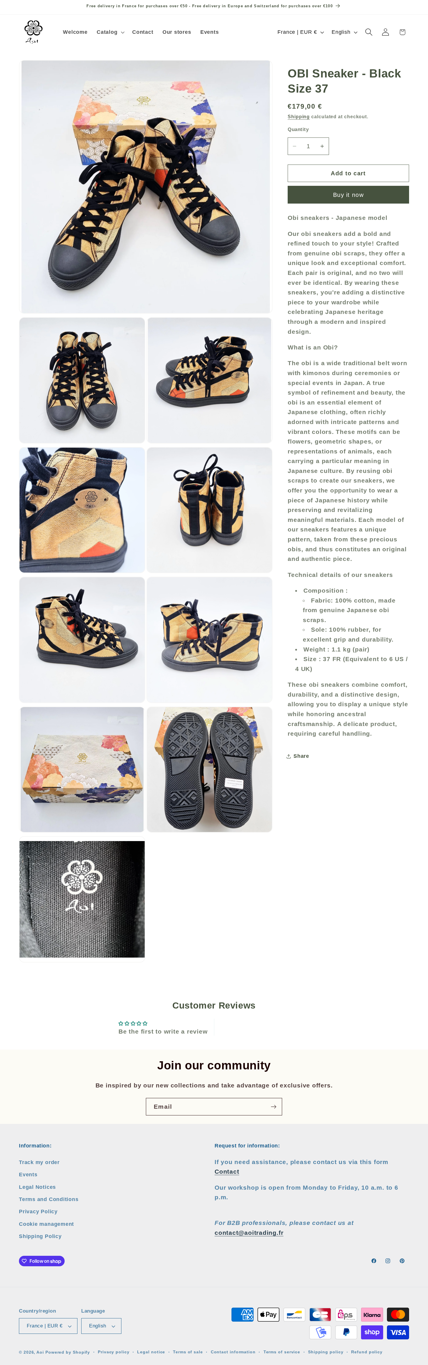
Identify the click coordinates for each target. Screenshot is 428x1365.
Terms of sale (188, 1352)
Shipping (299, 116)
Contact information (233, 1352)
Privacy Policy (38, 1211)
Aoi (40, 1352)
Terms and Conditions (49, 1199)
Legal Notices (37, 1187)
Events (28, 1174)
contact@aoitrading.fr (249, 1232)
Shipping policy (326, 1352)
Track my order (39, 1162)
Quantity (298, 129)
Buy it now (348, 195)
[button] (110, 32)
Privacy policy (114, 1352)
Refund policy (367, 1352)
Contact (227, 1171)
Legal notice (151, 1352)
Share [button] (301, 756)
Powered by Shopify (67, 1352)
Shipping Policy (40, 1236)
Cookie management (46, 1224)
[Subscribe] (273, 1107)
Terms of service (281, 1352)
